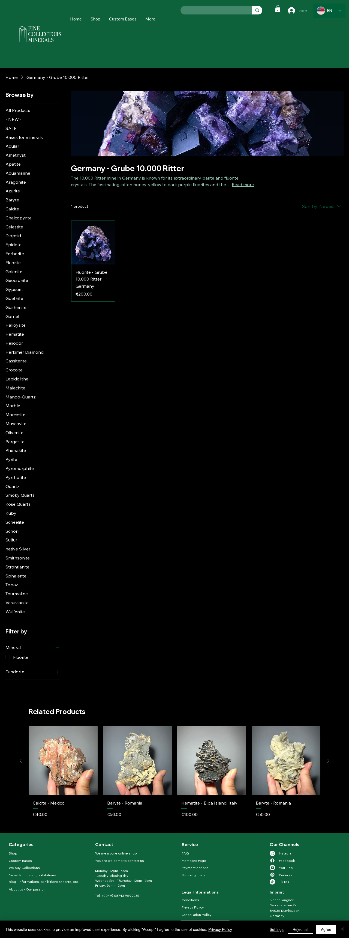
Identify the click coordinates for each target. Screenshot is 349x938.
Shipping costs (194, 875)
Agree (326, 929)
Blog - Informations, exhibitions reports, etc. (44, 882)
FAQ (185, 853)
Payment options (195, 868)
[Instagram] (272, 853)
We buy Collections (24, 868)
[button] (150, 19)
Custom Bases (20, 861)
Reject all (300, 929)
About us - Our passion (27, 889)
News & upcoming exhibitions (32, 875)
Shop (13, 853)
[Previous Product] (20, 760)
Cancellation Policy (197, 915)
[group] (174, 777)
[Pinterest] (272, 874)
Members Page (194, 861)
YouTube (286, 868)
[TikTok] (272, 882)
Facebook (287, 861)
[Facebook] (272, 860)
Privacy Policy (193, 907)
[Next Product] (328, 760)
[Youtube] (272, 867)
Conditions (190, 900)
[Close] (342, 929)
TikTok (284, 882)
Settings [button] (277, 929)
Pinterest (286, 875)
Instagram (286, 853)
